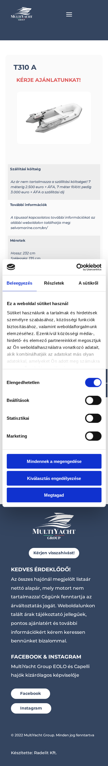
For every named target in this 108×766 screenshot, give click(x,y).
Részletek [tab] (54, 283)
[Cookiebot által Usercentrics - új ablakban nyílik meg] (76, 267)
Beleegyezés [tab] (19, 283)
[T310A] (54, 142)
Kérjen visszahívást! (54, 552)
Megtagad (54, 495)
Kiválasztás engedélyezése (54, 478)
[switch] (93, 400)
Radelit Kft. (45, 752)
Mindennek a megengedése (54, 461)
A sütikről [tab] (88, 283)
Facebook (30, 693)
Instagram (31, 708)
